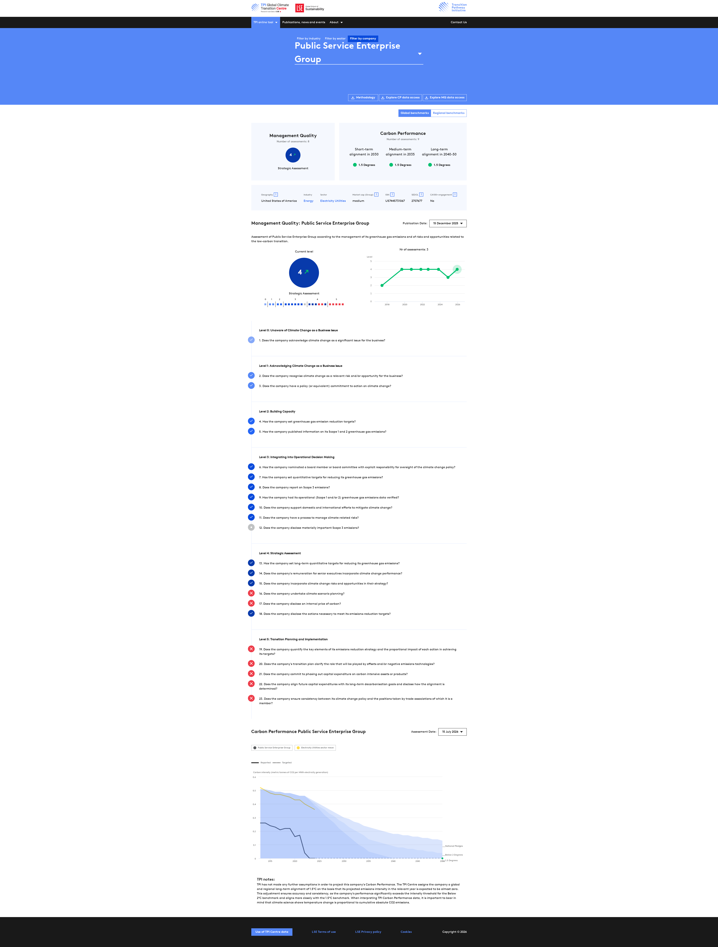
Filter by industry (308, 38)
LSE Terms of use (324, 932)
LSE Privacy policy (368, 932)
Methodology (365, 97)
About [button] (334, 22)
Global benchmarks (415, 113)
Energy (308, 201)
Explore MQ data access (447, 97)
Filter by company (363, 38)
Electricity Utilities (333, 201)
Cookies (406, 932)
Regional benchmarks (448, 113)
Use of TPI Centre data (271, 932)
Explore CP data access (403, 97)
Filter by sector (335, 38)
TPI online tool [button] (263, 22)
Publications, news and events (303, 22)
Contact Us (459, 22)
